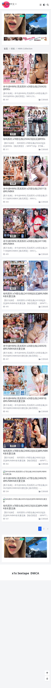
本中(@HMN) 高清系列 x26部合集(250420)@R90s (24, 88)
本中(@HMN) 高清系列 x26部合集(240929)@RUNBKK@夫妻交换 (24, 347)
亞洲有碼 (44, 99)
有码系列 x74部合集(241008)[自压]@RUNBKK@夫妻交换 (25, 295)
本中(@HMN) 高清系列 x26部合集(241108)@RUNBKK (24, 242)
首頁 (6, 48)
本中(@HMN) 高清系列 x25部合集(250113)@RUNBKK (24, 190)
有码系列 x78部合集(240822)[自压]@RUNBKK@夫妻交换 (25, 452)
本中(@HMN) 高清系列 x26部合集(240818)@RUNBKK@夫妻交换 (24, 400)
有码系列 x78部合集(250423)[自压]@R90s (24, 139)
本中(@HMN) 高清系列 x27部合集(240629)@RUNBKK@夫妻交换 (24, 479)
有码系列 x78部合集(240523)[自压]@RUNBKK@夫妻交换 (25, 507)
